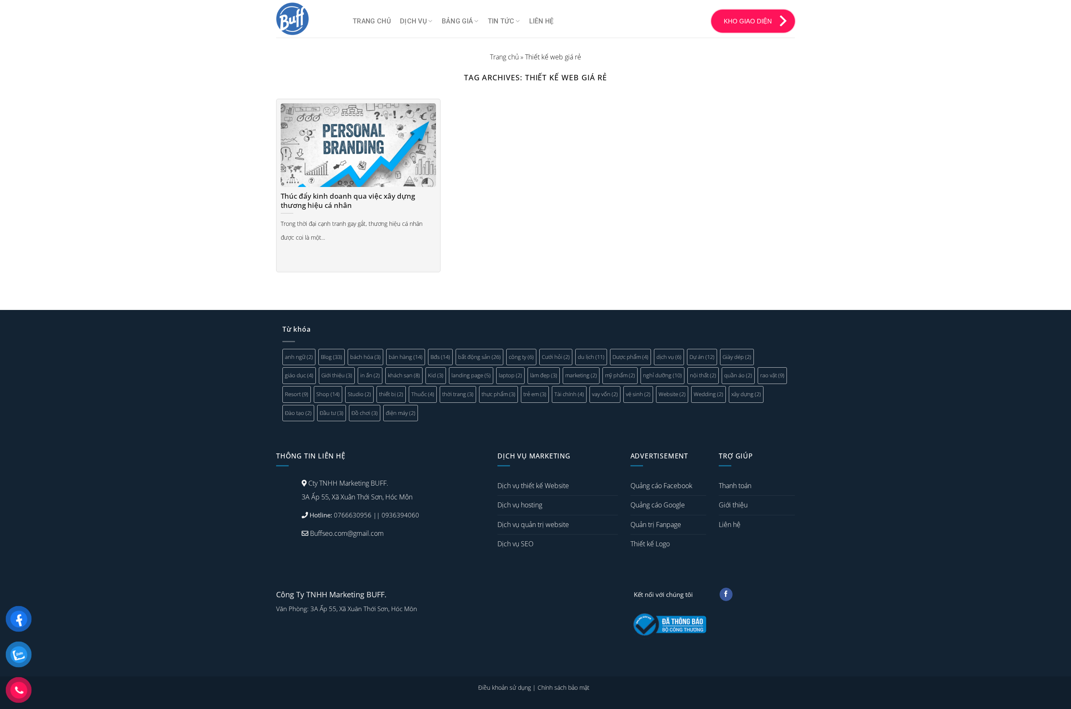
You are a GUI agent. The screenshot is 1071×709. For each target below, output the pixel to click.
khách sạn (404, 375)
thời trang (458, 394)
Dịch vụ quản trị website (533, 524)
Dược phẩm (630, 357)
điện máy (400, 413)
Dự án (702, 357)
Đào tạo (298, 413)
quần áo (738, 375)
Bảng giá (457, 21)
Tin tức (501, 21)
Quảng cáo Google (657, 504)
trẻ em (534, 394)
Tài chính (569, 394)
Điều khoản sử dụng (504, 687)
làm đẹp (543, 375)
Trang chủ (372, 21)
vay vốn (605, 394)
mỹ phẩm (620, 375)
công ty (521, 357)
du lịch (591, 357)
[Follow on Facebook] (726, 594)
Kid (435, 375)
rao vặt (772, 375)
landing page (471, 375)
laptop (510, 375)
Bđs (440, 357)
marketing (581, 375)
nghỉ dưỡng (662, 375)
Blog (331, 357)
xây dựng (746, 394)
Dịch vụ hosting (519, 504)
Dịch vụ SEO (515, 543)
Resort (296, 394)
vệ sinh (638, 394)
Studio (359, 394)
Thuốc (422, 394)
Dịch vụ (413, 21)
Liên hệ (541, 21)
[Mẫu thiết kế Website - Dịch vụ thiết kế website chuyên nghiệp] (308, 19)
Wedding (708, 394)
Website (672, 394)
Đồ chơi (364, 413)
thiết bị (391, 394)
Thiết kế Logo (650, 543)
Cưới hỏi (556, 357)
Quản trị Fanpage (655, 524)
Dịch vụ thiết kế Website (533, 485)
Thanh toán (735, 485)
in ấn (370, 375)
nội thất (703, 375)
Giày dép (737, 357)
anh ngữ (299, 357)
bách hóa (365, 357)
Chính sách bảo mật (563, 687)
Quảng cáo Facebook (661, 485)
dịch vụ (669, 357)
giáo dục (299, 375)
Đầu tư (331, 413)
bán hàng (406, 357)
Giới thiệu (336, 375)
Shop (328, 394)
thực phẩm (498, 394)
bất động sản (479, 357)
